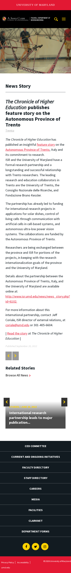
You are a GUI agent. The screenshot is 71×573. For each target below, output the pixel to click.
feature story (46, 144)
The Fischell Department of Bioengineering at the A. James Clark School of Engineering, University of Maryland (26, 13)
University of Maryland (35, 5)
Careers (35, 488)
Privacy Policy (7, 562)
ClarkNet (36, 520)
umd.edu (5, 567)
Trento (9, 130)
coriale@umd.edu (17, 325)
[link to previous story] (8, 356)
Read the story (17, 333)
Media (35, 499)
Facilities (36, 510)
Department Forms (35, 531)
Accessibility (23, 562)
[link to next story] (15, 356)
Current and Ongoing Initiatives (35, 456)
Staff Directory (35, 478)
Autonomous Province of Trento (27, 150)
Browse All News (16, 375)
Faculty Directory (35, 467)
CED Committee (35, 446)
